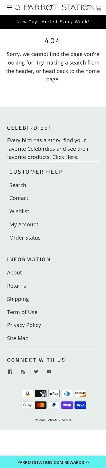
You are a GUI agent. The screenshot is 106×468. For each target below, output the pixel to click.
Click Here (64, 156)
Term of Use (22, 312)
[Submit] (18, 7)
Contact (18, 197)
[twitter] (35, 371)
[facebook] (10, 371)
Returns (16, 285)
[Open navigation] (13, 7)
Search (17, 185)
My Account (23, 224)
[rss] (22, 371)
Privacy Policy (24, 324)
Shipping (18, 298)
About (14, 272)
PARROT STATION (59, 420)
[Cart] (98, 7)
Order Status (25, 237)
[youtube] (48, 371)
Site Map (18, 338)
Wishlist (19, 211)
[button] (53, 462)
